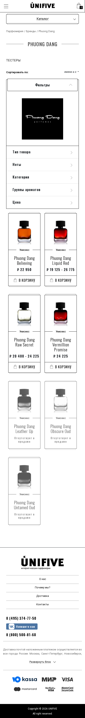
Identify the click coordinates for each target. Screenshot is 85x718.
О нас (42, 579)
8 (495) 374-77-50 (21, 618)
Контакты (42, 604)
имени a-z (70, 71)
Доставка (42, 595)
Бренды (31, 31)
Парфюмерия (14, 31)
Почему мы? (42, 587)
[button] (79, 6)
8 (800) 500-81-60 (21, 634)
